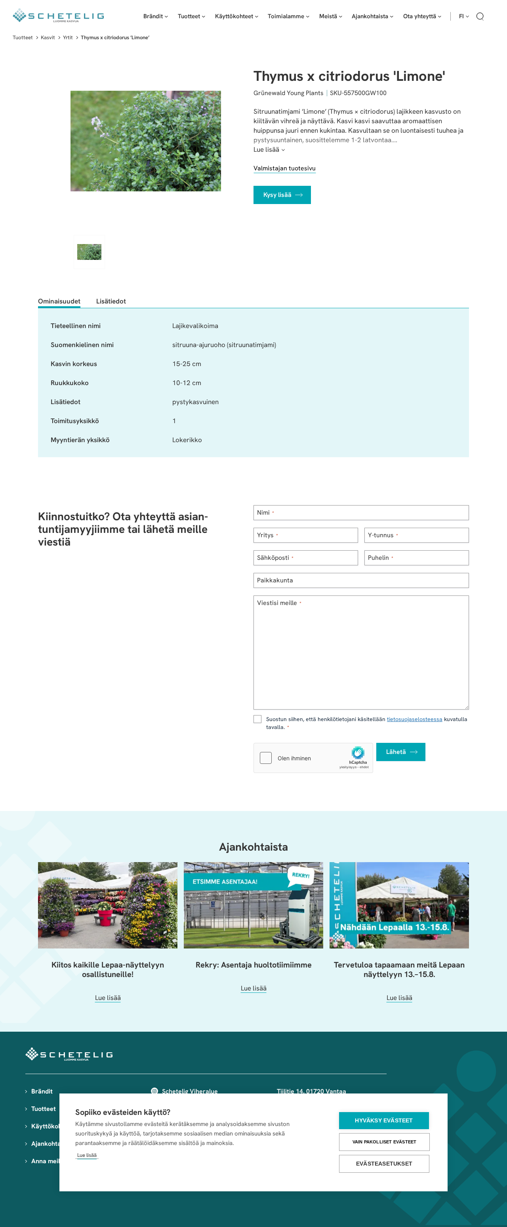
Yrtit (68, 37)
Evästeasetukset (384, 1164)
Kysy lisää (277, 195)
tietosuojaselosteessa (414, 719)
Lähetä (396, 752)
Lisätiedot (111, 301)
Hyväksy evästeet (384, 1121)
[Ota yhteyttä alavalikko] (440, 16)
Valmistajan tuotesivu (285, 168)
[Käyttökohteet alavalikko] (257, 16)
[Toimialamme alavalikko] (308, 16)
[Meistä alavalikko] (341, 16)
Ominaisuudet (59, 301)
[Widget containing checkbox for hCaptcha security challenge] (313, 758)
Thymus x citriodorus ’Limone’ (115, 37)
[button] (480, 18)
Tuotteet (23, 37)
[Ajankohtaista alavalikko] (392, 16)
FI (461, 16)
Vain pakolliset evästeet (385, 1141)
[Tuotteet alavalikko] (204, 16)
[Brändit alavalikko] (166, 16)
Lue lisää (87, 1155)
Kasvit (48, 37)
